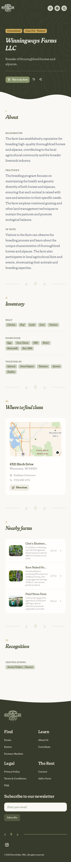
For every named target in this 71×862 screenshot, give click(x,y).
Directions (21, 487)
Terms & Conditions (15, 778)
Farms (7, 740)
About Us (43, 740)
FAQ (6, 785)
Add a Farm (44, 778)
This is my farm (20, 80)
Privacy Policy (12, 771)
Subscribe (12, 817)
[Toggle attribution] (57, 453)
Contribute (44, 746)
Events (8, 746)
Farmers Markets (13, 753)
